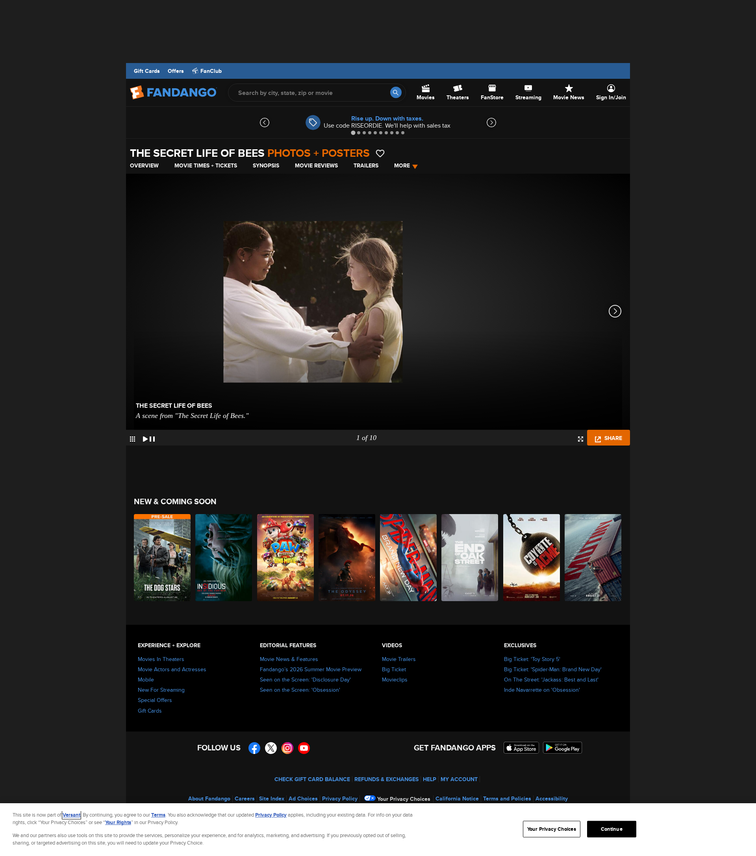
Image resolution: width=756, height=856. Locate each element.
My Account (459, 779)
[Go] (396, 92)
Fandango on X (271, 748)
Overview (144, 165)
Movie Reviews (316, 165)
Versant (71, 815)
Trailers (366, 165)
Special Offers (155, 700)
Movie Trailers (399, 659)
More (402, 165)
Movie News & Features (289, 659)
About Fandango (209, 798)
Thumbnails (132, 439)
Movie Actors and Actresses (172, 669)
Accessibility (552, 798)
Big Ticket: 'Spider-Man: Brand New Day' (553, 669)
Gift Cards (147, 71)
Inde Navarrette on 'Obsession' (542, 690)
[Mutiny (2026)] (593, 557)
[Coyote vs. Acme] (532, 557)
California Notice (457, 798)
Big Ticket (394, 669)
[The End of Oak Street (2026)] (470, 557)
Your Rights (118, 822)
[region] (378, 829)
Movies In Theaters (161, 659)
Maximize (580, 439)
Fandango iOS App (521, 748)
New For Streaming (161, 690)
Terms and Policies (507, 798)
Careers (245, 798)
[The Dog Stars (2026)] (162, 557)
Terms (158, 815)
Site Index (271, 798)
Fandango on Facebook (254, 748)
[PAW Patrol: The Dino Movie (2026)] (286, 557)
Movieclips (395, 679)
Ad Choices (303, 798)
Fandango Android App (562, 748)
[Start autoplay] (149, 438)
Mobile (146, 679)
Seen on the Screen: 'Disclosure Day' (305, 679)
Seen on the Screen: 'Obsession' (300, 690)
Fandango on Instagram (287, 748)
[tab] (353, 132)
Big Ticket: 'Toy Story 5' (532, 659)
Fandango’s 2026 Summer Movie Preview (310, 669)
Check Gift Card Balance (312, 779)
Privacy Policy (340, 798)
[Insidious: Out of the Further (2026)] (224, 557)
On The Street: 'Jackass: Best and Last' (551, 679)
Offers (176, 71)
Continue (612, 829)
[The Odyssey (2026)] (347, 557)
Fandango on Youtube (304, 748)
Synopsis (266, 165)
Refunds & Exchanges (386, 779)
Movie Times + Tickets (205, 165)
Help (429, 779)
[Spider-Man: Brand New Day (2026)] (408, 557)
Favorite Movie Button (380, 153)
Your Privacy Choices (403, 798)
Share (612, 438)
